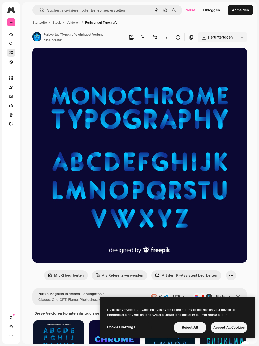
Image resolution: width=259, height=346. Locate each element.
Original (65, 57)
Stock (56, 23)
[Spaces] (11, 87)
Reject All (190, 327)
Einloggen (211, 10)
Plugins (221, 297)
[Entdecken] (11, 62)
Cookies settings (121, 327)
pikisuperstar (53, 40)
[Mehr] (11, 336)
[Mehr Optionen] (166, 37)
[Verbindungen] (11, 318)
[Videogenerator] (11, 106)
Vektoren (73, 23)
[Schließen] (238, 297)
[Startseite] (11, 34)
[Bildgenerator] (11, 96)
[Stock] (11, 53)
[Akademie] (11, 327)
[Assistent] (11, 124)
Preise (190, 10)
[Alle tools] (11, 78)
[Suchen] (11, 44)
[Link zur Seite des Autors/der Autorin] (36, 37)
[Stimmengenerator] (11, 115)
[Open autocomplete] (40, 10)
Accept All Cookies (229, 327)
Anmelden (240, 10)
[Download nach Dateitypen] (242, 37)
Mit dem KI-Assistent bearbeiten (189, 275)
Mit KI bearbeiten (69, 275)
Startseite (39, 23)
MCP (176, 297)
